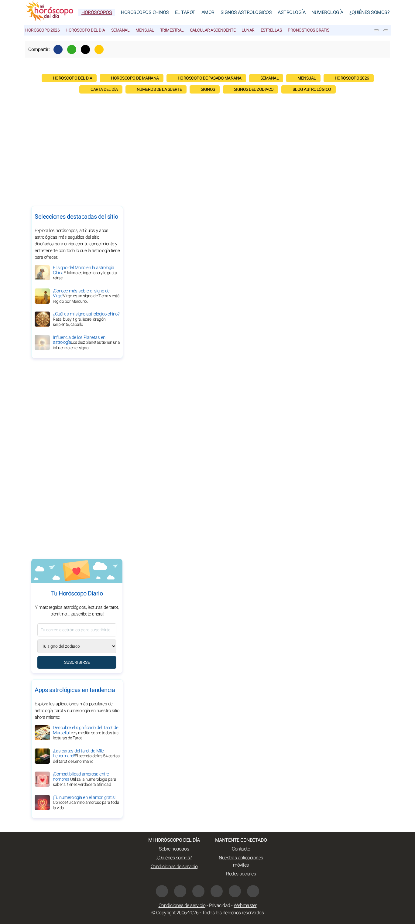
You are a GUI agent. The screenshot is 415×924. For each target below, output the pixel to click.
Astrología (291, 12)
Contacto (241, 849)
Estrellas (271, 30)
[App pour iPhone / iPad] (234, 891)
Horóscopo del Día (85, 30)
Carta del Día (104, 89)
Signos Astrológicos (246, 12)
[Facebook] (58, 49)
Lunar (248, 30)
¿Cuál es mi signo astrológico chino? (86, 319)
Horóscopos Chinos (145, 12)
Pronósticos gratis (308, 30)
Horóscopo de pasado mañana (210, 78)
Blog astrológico (312, 89)
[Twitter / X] (85, 49)
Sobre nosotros (174, 849)
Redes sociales (241, 874)
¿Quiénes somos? (369, 12)
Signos (208, 89)
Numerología (327, 12)
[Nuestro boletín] (376, 30)
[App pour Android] (253, 891)
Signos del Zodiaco (254, 89)
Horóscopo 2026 (42, 30)
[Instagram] (198, 891)
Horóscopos (96, 12)
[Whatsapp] (71, 49)
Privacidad (219, 905)
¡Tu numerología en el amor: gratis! (86, 802)
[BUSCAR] (385, 30)
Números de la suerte (159, 89)
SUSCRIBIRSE (77, 662)
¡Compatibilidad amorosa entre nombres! (84, 779)
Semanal (120, 30)
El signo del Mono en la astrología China (85, 272)
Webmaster (245, 905)
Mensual (144, 30)
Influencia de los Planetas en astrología (86, 342)
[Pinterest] (216, 891)
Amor (207, 12)
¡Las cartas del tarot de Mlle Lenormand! (86, 756)
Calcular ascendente (213, 30)
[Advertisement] (207, 148)
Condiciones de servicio (174, 866)
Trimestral (172, 30)
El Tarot (185, 12)
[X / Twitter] (180, 891)
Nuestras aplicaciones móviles (241, 861)
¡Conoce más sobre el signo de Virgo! (86, 296)
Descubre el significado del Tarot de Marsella (85, 732)
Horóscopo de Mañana (135, 78)
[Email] (99, 49)
